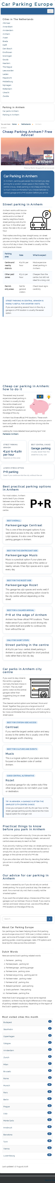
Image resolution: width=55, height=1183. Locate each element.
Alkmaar (6, 23)
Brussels (7, 1071)
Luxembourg (9, 1156)
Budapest (7, 1022)
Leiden (6, 74)
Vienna (6, 1149)
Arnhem (6, 34)
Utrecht (6, 92)
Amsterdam (8, 30)
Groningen (7, 56)
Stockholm (8, 1029)
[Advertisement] (27, 352)
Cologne (7, 1043)
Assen (5, 38)
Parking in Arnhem (11, 115)
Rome (6, 1078)
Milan (5, 1064)
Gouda (5, 59)
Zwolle (6, 96)
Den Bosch (7, 49)
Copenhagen (9, 1036)
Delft (5, 45)
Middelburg (8, 81)
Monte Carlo (8, 1121)
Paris (5, 1092)
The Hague (7, 67)
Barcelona (7, 1135)
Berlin (6, 1099)
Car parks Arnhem (11, 111)
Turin (5, 1142)
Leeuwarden (8, 70)
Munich (6, 1085)
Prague (6, 1106)
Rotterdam (7, 89)
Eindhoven (7, 52)
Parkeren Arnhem (10, 434)
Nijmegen (7, 85)
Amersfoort (7, 27)
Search (49, 918)
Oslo (5, 1114)
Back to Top (50, 1180)
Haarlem (6, 63)
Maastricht (7, 78)
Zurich (6, 1057)
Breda (5, 41)
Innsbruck (7, 1128)
